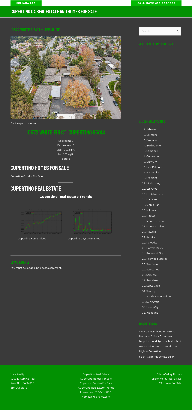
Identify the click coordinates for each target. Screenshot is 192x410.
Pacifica (151, 237)
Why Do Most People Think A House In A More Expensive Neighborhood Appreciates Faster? (160, 336)
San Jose (151, 275)
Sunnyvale (152, 302)
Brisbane (151, 140)
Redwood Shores (156, 258)
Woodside (152, 312)
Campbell (152, 151)
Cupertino (152, 156)
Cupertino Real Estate (35, 188)
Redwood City (154, 253)
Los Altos (151, 188)
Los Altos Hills (154, 194)
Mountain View (155, 226)
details (66, 158)
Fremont (151, 178)
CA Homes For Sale (170, 383)
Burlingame (153, 145)
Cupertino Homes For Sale (39, 168)
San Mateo (152, 280)
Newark (151, 231)
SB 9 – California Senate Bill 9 (156, 356)
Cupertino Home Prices (32, 238)
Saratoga (151, 291)
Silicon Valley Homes (169, 374)
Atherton (152, 129)
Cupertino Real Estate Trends (66, 197)
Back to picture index (23, 123)
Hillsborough (154, 183)
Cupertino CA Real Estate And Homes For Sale (53, 11)
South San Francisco (158, 296)
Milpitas (150, 215)
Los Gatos (152, 199)
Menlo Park (153, 205)
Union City (152, 307)
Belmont (151, 134)
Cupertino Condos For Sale (26, 176)
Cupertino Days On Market (84, 238)
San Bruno (152, 264)
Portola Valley (154, 248)
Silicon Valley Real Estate (167, 378)
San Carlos (152, 269)
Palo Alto (151, 242)
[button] (26, 3)
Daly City (151, 161)
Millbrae (151, 210)
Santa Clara (153, 285)
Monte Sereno (155, 221)
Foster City (152, 172)
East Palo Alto (154, 167)
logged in (32, 268)
